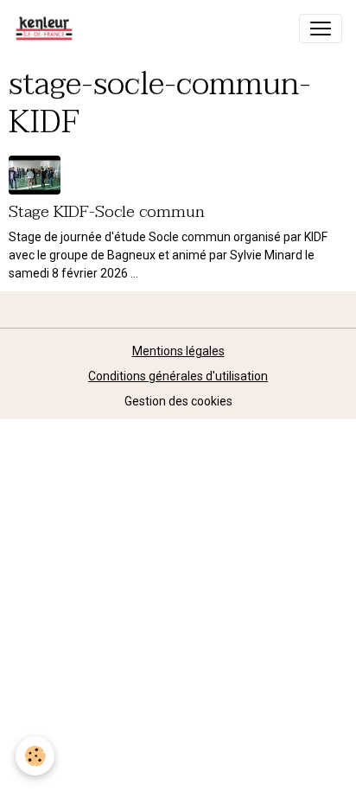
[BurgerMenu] (320, 28)
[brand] (47, 28)
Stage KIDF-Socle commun (107, 211)
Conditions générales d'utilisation (178, 376)
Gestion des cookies (178, 401)
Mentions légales (178, 351)
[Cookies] (35, 756)
